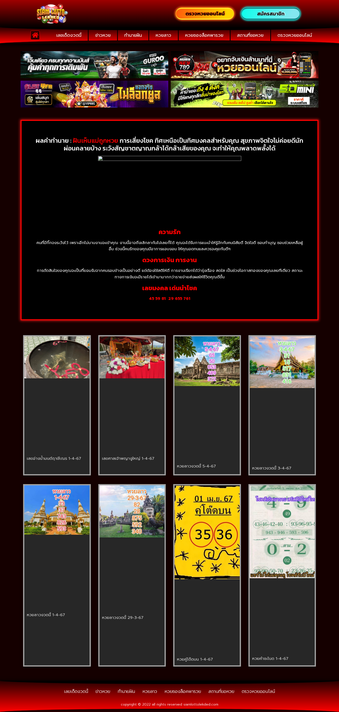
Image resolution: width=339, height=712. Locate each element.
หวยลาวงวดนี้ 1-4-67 (46, 615)
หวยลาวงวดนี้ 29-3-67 (122, 618)
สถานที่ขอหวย (250, 35)
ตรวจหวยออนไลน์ (294, 35)
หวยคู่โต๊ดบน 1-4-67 (195, 659)
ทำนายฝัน (133, 35)
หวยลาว (163, 35)
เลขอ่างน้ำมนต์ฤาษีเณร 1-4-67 (54, 459)
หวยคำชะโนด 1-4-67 (270, 659)
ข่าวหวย (103, 35)
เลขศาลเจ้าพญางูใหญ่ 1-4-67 (128, 459)
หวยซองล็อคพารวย (204, 35)
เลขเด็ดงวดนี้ (68, 35)
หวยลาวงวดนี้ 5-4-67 (196, 466)
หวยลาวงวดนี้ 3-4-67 (271, 468)
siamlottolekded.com (200, 704)
